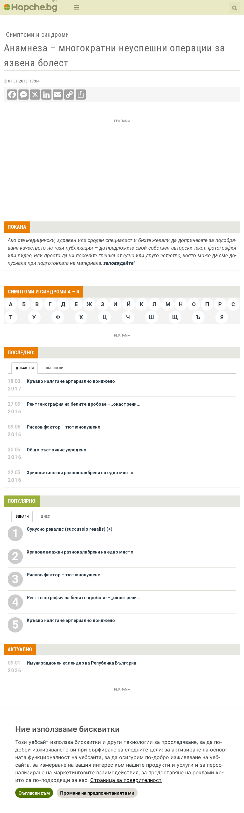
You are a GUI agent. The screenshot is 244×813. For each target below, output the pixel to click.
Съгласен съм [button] (34, 793)
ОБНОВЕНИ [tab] (54, 368)
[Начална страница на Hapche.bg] (30, 10)
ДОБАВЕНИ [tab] (25, 368)
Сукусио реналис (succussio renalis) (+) (69, 529)
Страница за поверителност (126, 780)
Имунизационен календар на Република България (81, 662)
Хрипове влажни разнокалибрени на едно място (80, 472)
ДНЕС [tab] (45, 517)
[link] (126, 780)
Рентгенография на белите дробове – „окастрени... (83, 404)
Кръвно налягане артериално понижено (71, 381)
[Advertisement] (122, 169)
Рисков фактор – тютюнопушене (63, 426)
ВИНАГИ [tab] (22, 517)
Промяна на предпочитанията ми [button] (97, 793)
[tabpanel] (122, 430)
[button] (75, 7)
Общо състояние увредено (56, 449)
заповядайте (118, 263)
